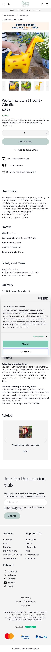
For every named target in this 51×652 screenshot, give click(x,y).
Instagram (12, 575)
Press (28, 551)
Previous (3, 86)
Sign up (12, 515)
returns (17, 403)
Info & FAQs (31, 547)
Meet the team (10, 551)
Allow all (25, 344)
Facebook (12, 571)
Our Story (7, 539)
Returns (29, 543)
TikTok (10, 586)
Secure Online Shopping (25, 601)
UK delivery (31, 539)
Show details (38, 336)
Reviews (7, 547)
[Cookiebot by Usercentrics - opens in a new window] (38, 298)
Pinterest (11, 578)
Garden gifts (23, 15)
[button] (9, 4)
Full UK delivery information (14, 291)
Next (47, 86)
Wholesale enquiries (12, 554)
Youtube (11, 582)
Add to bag (25, 141)
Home (4, 15)
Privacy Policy (16, 509)
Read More (7, 125)
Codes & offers (32, 554)
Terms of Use (25, 605)
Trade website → (11, 558)
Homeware (12, 15)
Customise (24, 352)
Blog (5, 543)
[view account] (42, 4)
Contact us (31, 558)
